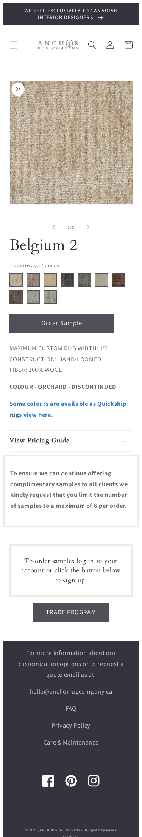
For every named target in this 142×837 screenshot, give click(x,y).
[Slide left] (53, 227)
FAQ (71, 708)
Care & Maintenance (71, 742)
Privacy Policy (71, 725)
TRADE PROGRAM (71, 612)
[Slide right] (88, 227)
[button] (13, 45)
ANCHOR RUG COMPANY (60, 830)
